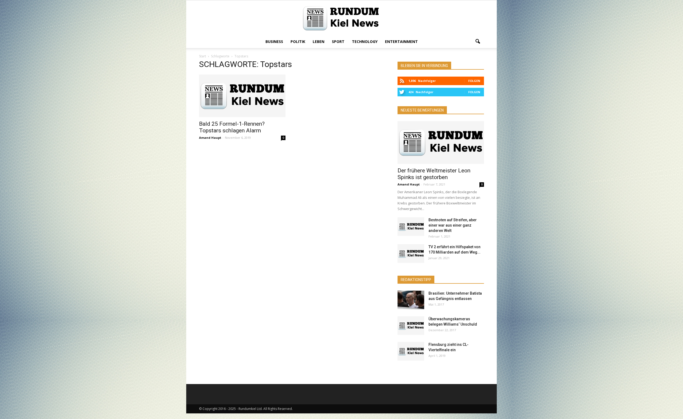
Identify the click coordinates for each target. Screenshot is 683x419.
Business (274, 41)
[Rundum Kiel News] (341, 18)
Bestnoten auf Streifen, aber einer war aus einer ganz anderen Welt (452, 225)
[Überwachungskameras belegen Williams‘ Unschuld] (411, 325)
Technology (365, 41)
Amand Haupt (210, 138)
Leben (318, 41)
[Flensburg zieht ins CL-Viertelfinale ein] (411, 351)
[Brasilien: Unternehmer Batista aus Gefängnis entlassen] (411, 300)
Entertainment (401, 41)
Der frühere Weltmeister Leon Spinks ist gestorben (434, 173)
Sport (338, 41)
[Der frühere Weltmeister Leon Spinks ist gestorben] (441, 142)
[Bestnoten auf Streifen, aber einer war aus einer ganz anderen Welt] (411, 226)
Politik (298, 41)
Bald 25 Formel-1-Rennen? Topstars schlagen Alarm (232, 127)
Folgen (474, 81)
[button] (477, 41)
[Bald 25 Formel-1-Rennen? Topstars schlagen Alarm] (242, 95)
